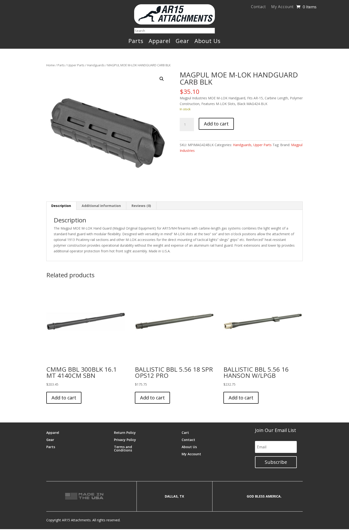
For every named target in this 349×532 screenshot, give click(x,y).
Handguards (96, 65)
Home (50, 65)
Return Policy (125, 432)
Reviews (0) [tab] (141, 205)
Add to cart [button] (64, 397)
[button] (161, 79)
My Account (282, 7)
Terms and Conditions (123, 448)
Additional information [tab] (101, 205)
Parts (135, 41)
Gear (182, 41)
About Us (207, 41)
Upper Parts (76, 65)
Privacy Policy (125, 439)
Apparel (159, 41)
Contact (258, 7)
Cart (185, 432)
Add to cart (216, 123)
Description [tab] (61, 205)
